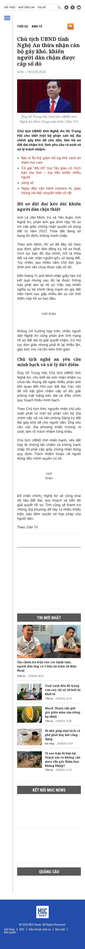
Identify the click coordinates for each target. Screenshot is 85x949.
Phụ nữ (42, 7)
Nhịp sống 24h (26, 7)
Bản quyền (10, 932)
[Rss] (66, 7)
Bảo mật (60, 929)
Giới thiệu (9, 7)
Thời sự (22, 26)
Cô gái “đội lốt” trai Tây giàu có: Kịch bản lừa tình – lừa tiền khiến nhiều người (51, 172)
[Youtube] (79, 7)
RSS (21, 929)
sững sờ (27, 183)
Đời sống (49, 743)
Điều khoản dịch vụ (40, 929)
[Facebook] (73, 7)
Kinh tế (37, 26)
